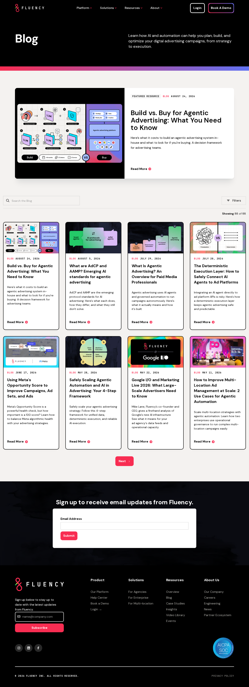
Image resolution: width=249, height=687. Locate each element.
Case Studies (175, 603)
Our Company (214, 592)
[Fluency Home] (29, 8)
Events (171, 621)
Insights (171, 609)
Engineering (212, 603)
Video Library (175, 615)
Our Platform (100, 592)
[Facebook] (38, 648)
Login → (96, 609)
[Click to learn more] (223, 647)
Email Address (71, 519)
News (208, 609)
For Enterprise (138, 598)
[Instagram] (19, 648)
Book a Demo (100, 603)
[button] (83, 8)
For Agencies (137, 592)
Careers (209, 598)
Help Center (99, 598)
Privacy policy (223, 676)
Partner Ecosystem (217, 615)
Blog (169, 598)
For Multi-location (140, 603)
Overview (172, 592)
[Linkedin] (28, 648)
